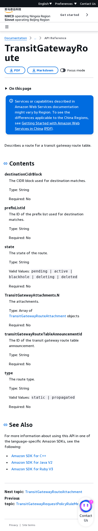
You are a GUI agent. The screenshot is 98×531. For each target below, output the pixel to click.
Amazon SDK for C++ (28, 455)
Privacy (13, 525)
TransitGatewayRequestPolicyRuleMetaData (53, 503)
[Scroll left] (57, 14)
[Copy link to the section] (5, 163)
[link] (55, 38)
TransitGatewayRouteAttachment (37, 316)
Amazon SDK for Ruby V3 (32, 469)
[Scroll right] (87, 14)
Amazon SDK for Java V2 (31, 462)
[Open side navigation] (7, 26)
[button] (18, 88)
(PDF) (48, 128)
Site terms (28, 525)
